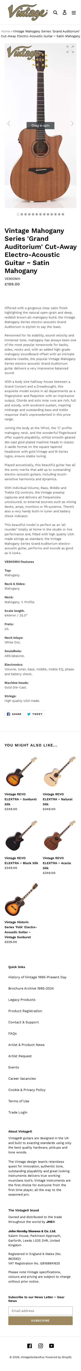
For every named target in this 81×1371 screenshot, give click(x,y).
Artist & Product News (26, 1045)
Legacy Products (21, 1000)
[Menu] (73, 12)
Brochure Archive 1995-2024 (31, 988)
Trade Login (17, 1112)
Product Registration (25, 1011)
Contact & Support (23, 1022)
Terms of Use (18, 1101)
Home (5, 31)
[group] (40, 125)
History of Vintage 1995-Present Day (37, 977)
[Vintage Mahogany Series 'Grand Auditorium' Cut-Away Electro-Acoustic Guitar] (22, 214)
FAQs (12, 1033)
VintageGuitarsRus (32, 1357)
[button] (70, 49)
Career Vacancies (22, 1079)
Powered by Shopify (58, 1357)
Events (13, 1067)
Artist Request (20, 1056)
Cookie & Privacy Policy (26, 1090)
